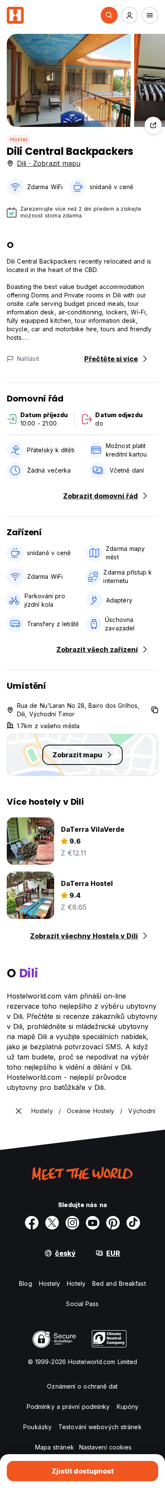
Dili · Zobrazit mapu (48, 163)
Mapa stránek (54, 1447)
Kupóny (128, 1406)
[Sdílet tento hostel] (153, 125)
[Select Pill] (109, 15)
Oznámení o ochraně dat (82, 1386)
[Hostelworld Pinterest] (113, 1222)
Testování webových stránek (100, 1426)
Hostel (18, 139)
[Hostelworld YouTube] (92, 1222)
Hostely (49, 1283)
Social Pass (82, 1303)
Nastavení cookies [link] (105, 1447)
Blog (25, 1283)
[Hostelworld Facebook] (31, 1222)
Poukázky (37, 1426)
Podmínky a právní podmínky (68, 1406)
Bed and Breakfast (119, 1283)
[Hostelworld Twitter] (52, 1222)
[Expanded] (18, 1111)
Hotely (76, 1283)
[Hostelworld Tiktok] (133, 1222)
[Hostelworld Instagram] (72, 1222)
